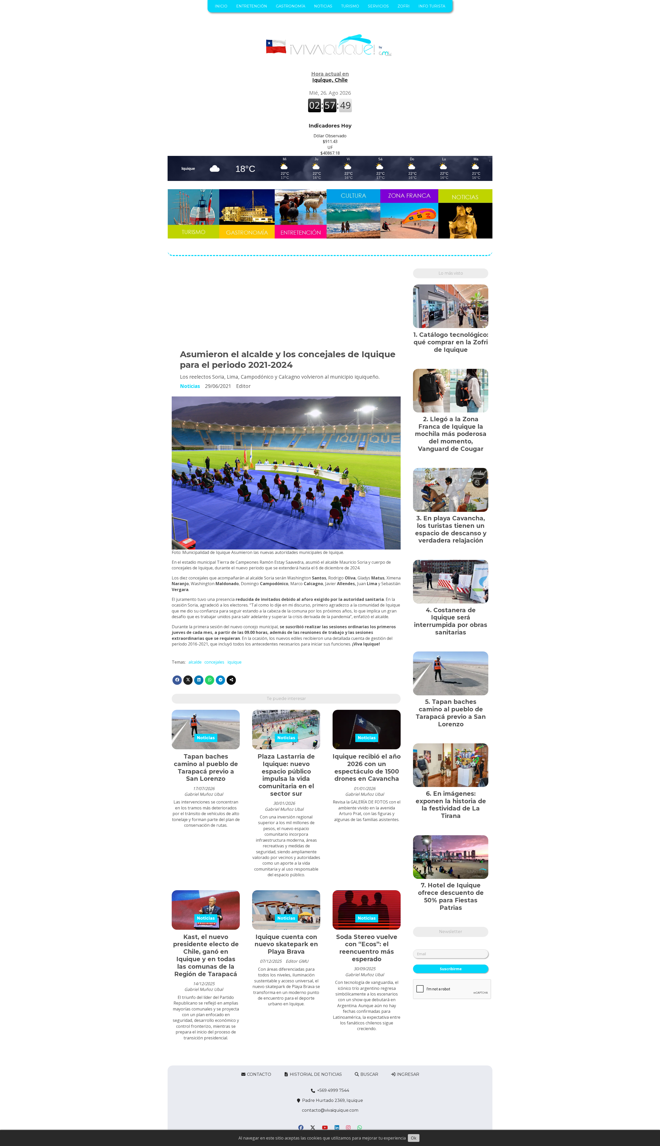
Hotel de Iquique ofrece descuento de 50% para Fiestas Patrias (451, 896)
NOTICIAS (323, 6)
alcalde (195, 662)
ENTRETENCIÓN (251, 6)
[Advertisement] (286, 304)
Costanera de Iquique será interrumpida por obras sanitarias (450, 621)
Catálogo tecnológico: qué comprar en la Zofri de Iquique (451, 342)
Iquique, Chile (330, 77)
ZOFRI (404, 6)
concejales (214, 662)
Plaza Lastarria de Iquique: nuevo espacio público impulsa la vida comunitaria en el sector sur (286, 775)
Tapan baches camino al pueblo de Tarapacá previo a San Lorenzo (206, 767)
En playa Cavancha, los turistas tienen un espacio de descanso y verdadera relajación (450, 529)
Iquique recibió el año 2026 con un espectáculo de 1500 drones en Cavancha (367, 767)
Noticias (190, 386)
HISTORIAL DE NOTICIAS (315, 1074)
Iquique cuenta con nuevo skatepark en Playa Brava (286, 944)
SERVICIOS (378, 6)
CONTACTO (258, 1074)
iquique (234, 662)
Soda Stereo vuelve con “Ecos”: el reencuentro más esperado (366, 948)
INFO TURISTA (431, 6)
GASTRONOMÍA (290, 6)
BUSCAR (368, 1074)
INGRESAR (407, 1074)
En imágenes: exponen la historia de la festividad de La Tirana (451, 804)
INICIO (221, 6)
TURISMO (350, 6)
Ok (413, 1138)
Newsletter (450, 931)
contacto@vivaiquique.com (330, 1110)
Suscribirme (451, 968)
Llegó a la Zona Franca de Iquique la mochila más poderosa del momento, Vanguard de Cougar (450, 434)
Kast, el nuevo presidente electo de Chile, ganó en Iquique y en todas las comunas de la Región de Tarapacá (206, 955)
